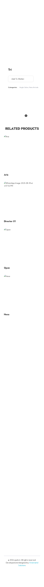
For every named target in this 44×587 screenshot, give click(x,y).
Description (22, 108)
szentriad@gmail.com (27, 3)
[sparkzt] (11, 13)
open (40, 28)
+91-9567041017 (11, 3)
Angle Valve (23, 87)
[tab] (22, 108)
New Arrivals (33, 87)
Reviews (22, 115)
